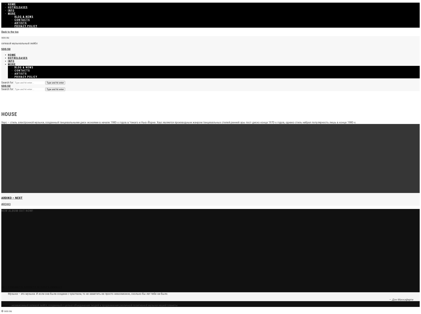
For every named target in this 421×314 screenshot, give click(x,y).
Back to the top (10, 31)
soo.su (6, 49)
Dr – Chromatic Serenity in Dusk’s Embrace (31, 287)
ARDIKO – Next (12, 198)
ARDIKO (6, 204)
